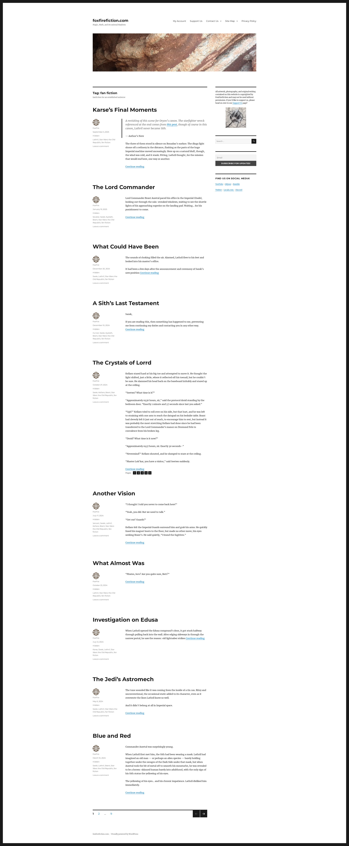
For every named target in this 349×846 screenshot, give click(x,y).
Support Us (196, 21)
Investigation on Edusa (125, 619)
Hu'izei (96, 333)
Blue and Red (112, 735)
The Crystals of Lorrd (122, 362)
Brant (95, 220)
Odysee (228, 184)
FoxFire (96, 128)
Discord (238, 190)
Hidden (96, 136)
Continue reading (134, 166)
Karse (95, 649)
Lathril (96, 139)
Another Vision (114, 493)
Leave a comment (101, 146)
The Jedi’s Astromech (123, 679)
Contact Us (212, 21)
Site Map (230, 21)
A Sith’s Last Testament (126, 303)
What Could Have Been (126, 246)
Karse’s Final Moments (125, 109)
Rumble (236, 184)
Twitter (218, 190)
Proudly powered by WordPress (124, 834)
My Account (179, 21)
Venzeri (96, 523)
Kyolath (109, 217)
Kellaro (101, 392)
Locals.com (229, 190)
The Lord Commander (124, 187)
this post (172, 124)
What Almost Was (118, 563)
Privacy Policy (249, 21)
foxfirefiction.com (110, 20)
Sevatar (96, 217)
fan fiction (106, 142)
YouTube (219, 184)
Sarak (102, 217)
